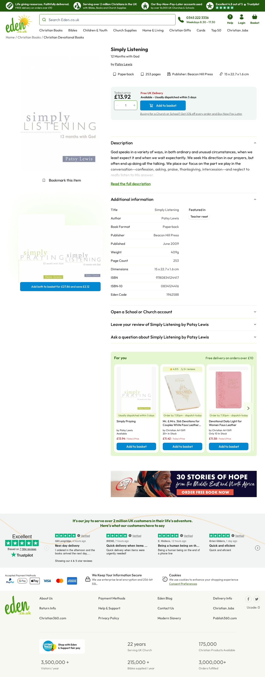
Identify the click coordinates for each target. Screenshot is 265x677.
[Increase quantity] (135, 105)
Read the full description (131, 183)
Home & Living (153, 30)
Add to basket (166, 105)
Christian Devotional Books (64, 37)
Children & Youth (95, 30)
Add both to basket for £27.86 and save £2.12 (60, 286)
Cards (201, 30)
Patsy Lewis (123, 64)
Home (10, 37)
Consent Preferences (183, 584)
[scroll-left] (248, 408)
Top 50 (216, 30)
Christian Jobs (237, 30)
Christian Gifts (180, 30)
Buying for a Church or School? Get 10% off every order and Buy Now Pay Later (191, 114)
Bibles (72, 30)
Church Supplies (125, 30)
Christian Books (51, 30)
